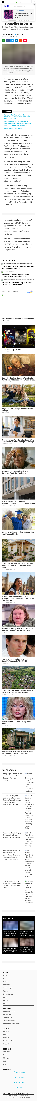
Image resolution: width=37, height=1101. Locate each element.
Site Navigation (8, 1041)
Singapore (7, 1058)
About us (6, 1031)
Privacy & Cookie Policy (11, 1023)
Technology (7, 988)
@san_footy (20, 34)
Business (6, 985)
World (5, 981)
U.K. (4, 1061)
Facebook (20, 1072)
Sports (5, 991)
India (5, 975)
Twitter (20, 1077)
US (4, 978)
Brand (5, 1034)
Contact (6, 1044)
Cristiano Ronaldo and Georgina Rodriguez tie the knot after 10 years (17, 284)
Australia (6, 1052)
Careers (6, 1037)
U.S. (4, 1064)
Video (5, 1003)
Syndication (7, 1017)
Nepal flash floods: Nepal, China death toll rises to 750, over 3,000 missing (12, 835)
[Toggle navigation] (3, 2)
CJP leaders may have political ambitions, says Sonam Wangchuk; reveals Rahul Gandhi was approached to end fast (12, 800)
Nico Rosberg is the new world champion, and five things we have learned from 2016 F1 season (17, 123)
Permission (7, 1014)
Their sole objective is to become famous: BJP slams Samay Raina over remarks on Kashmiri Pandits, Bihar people (11, 855)
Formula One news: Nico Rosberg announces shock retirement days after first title (17, 117)
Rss (20, 1088)
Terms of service (9, 1020)
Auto (5, 997)
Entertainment (8, 994)
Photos (5, 1000)
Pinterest (19, 1083)
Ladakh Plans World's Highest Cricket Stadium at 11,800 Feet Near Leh (15, 276)
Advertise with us (9, 1011)
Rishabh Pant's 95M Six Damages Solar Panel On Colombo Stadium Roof (18, 267)
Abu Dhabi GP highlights (13, 128)
